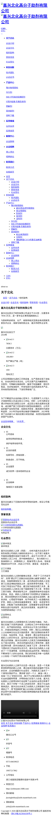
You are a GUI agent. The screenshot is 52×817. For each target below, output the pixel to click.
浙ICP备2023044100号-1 (21, 813)
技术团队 (10, 72)
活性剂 (19, 219)
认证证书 (10, 77)
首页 (8, 176)
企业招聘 (10, 147)
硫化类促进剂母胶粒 (25, 208)
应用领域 (10, 121)
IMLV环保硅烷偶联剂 (15, 97)
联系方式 (10, 167)
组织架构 (10, 53)
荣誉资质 (10, 57)
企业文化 (10, 48)
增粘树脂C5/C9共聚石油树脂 (29, 240)
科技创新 (10, 67)
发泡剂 (19, 216)
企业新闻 (10, 141)
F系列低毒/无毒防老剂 (16, 102)
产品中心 (10, 82)
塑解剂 (9, 106)
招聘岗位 (10, 157)
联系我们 (10, 162)
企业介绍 (10, 43)
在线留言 (10, 172)
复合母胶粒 (21, 211)
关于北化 (10, 38)
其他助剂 (10, 111)
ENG (3, 31)
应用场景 (10, 131)
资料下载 (10, 115)
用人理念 (10, 152)
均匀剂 (9, 92)
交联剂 (19, 237)
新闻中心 (10, 136)
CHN (8, 276)
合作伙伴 (10, 126)
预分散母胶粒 (12, 88)
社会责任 (10, 62)
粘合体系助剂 (22, 234)
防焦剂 (19, 213)
